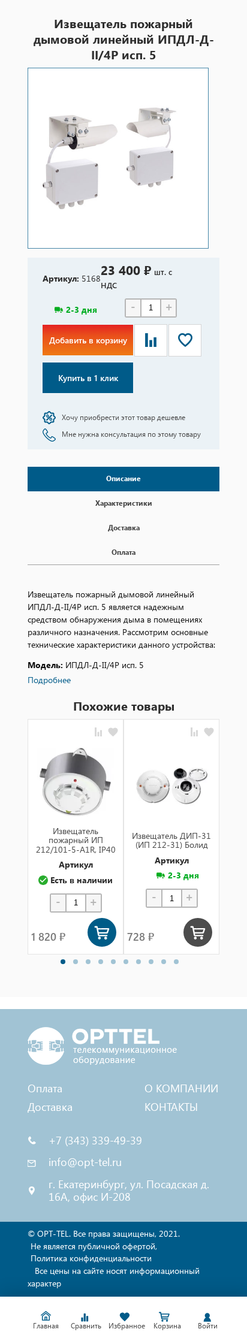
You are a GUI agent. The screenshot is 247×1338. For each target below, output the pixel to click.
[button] (63, 961)
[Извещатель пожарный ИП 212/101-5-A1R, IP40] (76, 781)
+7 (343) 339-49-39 (95, 1140)
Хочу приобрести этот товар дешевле (123, 417)
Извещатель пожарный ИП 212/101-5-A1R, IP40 (76, 840)
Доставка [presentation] (124, 527)
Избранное (126, 1325)
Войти (208, 1325)
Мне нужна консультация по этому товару (131, 434)
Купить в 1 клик (88, 377)
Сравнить (86, 1325)
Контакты (171, 1106)
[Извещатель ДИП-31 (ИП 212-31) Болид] (171, 786)
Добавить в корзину (88, 340)
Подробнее (49, 679)
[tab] (123, 479)
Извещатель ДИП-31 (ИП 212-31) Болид (171, 840)
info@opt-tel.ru (85, 1162)
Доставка (50, 1106)
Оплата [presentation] (123, 552)
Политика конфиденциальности (91, 1258)
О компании (181, 1087)
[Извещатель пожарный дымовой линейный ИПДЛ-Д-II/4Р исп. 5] (118, 158)
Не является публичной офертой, (94, 1246)
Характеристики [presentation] (123, 503)
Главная (46, 1325)
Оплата (45, 1087)
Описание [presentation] (123, 478)
